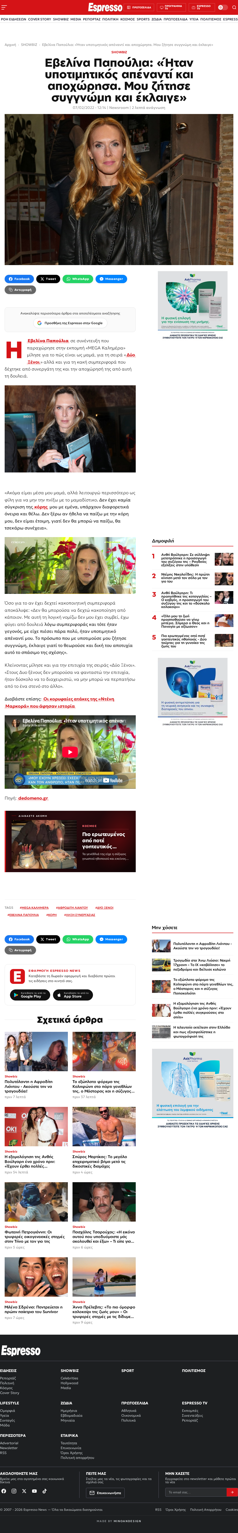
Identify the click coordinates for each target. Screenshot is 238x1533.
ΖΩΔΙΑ (157, 19)
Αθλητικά (128, 1410)
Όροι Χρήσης (72, 1453)
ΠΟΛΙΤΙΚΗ (110, 19)
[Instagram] (14, 1491)
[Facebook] (3, 1491)
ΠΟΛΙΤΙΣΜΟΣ (210, 19)
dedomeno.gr (33, 798)
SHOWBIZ (61, 19)
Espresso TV (194, 1403)
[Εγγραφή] (232, 1492)
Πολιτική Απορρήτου (205, 1509)
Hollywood (69, 1383)
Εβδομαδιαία (72, 1415)
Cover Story (9, 1392)
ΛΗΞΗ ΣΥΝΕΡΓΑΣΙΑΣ (80, 915)
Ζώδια (66, 1403)
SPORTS (143, 19)
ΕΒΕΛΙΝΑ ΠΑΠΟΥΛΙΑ (24, 915)
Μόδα (5, 1425)
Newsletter (9, 1448)
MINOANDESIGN (127, 1521)
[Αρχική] (21, 1350)
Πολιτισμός (193, 1370)
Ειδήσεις (8, 1370)
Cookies (232, 1509)
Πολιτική (7, 1383)
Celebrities (69, 1378)
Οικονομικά (131, 1415)
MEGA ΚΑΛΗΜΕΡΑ (35, 908)
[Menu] (4, 7)
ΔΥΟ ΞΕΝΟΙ (105, 908)
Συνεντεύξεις (192, 1415)
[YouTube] (34, 1491)
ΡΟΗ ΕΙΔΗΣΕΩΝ (13, 19)
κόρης (40, 507)
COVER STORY (39, 19)
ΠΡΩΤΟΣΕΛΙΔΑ (176, 19)
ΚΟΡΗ (52, 915)
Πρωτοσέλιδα (134, 1403)
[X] (24, 1491)
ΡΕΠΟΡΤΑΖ (91, 19)
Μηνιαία (68, 1420)
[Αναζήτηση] (234, 7)
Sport (127, 1370)
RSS (3, 1453)
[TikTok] (44, 1491)
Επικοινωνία (71, 1448)
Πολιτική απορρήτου (77, 1457)
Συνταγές (7, 1420)
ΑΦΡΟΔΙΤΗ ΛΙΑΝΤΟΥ (73, 908)
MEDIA (75, 19)
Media (66, 1388)
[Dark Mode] (223, 7)
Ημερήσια (69, 1410)
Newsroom (119, 107)
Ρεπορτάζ (8, 1378)
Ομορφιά (7, 1410)
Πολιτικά (128, 1420)
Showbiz (70, 1370)
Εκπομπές (190, 1410)
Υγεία (4, 1415)
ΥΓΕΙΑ (193, 19)
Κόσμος (6, 1388)
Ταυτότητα (69, 1443)
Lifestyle (9, 1403)
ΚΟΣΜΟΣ (127, 19)
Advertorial (9, 1443)
